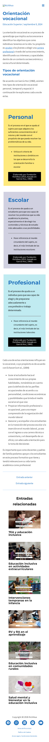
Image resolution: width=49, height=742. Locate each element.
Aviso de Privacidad (24, 728)
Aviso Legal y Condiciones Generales (24, 736)
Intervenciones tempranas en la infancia (20, 600)
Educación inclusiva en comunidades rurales (23, 666)
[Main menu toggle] (43, 5)
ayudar (9, 47)
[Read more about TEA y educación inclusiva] (25, 519)
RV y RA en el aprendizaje (18, 633)
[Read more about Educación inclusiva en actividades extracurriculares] (25, 550)
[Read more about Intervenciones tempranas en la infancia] (25, 584)
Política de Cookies (24, 732)
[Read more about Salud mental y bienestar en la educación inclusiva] (25, 684)
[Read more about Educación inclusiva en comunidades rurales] (25, 650)
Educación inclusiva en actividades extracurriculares (23, 566)
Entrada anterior (24, 477)
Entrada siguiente (24, 483)
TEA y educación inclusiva (20, 533)
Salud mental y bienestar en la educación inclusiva (23, 700)
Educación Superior (12, 24)
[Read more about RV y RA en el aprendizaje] (25, 618)
